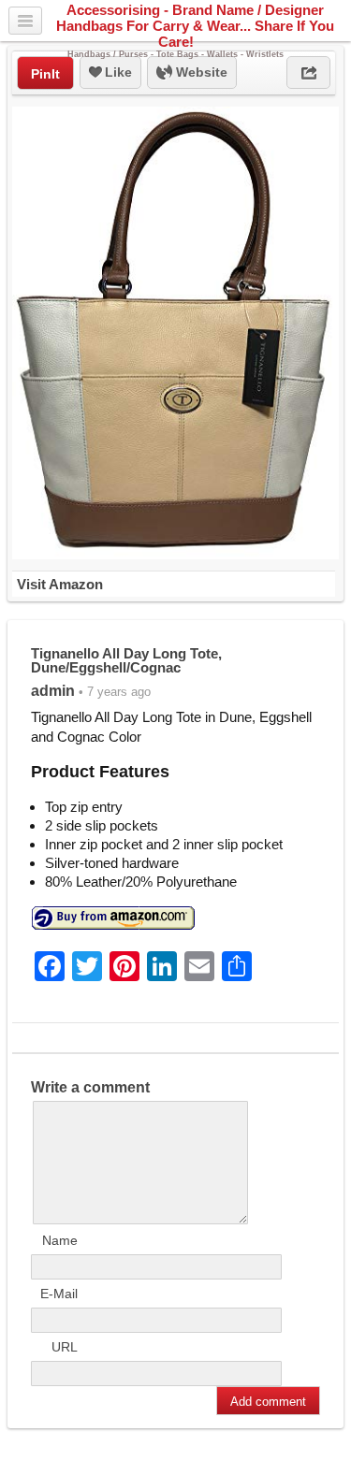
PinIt (45, 73)
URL (64, 1346)
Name (60, 1240)
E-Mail (59, 1293)
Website (199, 72)
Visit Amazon (60, 584)
